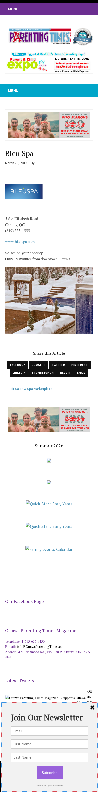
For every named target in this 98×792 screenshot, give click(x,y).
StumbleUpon (43, 372)
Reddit (65, 372)
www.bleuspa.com (20, 241)
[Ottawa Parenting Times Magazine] (49, 36)
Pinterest (79, 365)
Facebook (17, 365)
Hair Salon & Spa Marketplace (31, 388)
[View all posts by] (36, 163)
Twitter (58, 365)
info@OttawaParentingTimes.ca (39, 646)
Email (81, 372)
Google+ (38, 365)
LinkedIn (19, 372)
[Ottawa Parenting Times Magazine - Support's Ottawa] (45, 694)
